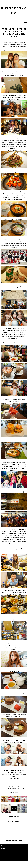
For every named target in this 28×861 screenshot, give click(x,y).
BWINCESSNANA (7, 858)
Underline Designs (9, 859)
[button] (3, 23)
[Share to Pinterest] (18, 786)
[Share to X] (13, 786)
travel (22, 788)
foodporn (13, 788)
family (9, 788)
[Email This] (10, 786)
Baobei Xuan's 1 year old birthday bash (23, 800)
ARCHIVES (3, 848)
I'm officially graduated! (17, 800)
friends (18, 788)
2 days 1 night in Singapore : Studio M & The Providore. (11, 802)
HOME (2, 845)
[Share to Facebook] (16, 786)
